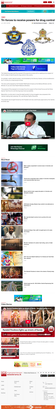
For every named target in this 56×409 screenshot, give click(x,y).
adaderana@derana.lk (50, 388)
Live (4, 6)
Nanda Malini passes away (37, 6)
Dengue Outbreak (21, 6)
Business (3, 392)
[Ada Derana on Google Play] (51, 376)
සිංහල (45, 2)
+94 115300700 (48, 384)
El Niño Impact (8, 6)
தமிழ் (50, 2)
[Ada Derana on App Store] (43, 376)
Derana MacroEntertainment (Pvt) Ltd (49, 396)
